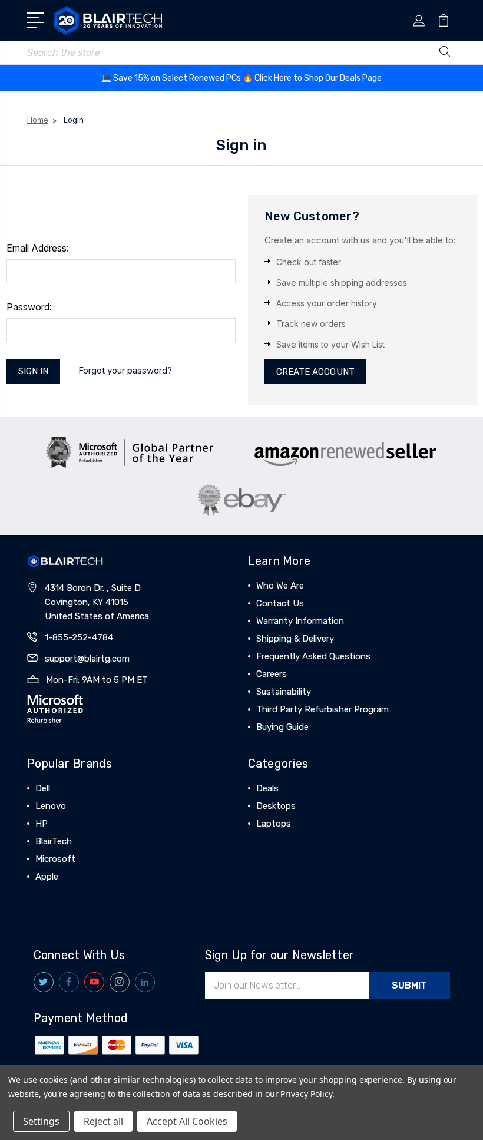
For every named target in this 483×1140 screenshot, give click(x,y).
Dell (42, 788)
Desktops (276, 806)
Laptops (273, 823)
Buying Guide (282, 727)
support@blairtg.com (87, 658)
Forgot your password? (125, 370)
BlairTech (53, 841)
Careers (271, 674)
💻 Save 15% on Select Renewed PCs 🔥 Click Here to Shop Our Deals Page (241, 78)
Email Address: (37, 248)
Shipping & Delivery (295, 638)
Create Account (315, 371)
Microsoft (55, 859)
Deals (267, 788)
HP (41, 823)
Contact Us (280, 603)
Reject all (103, 1121)
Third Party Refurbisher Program (322, 709)
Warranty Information (300, 621)
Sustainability (283, 691)
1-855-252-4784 (79, 637)
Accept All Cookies (187, 1121)
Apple (46, 876)
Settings (41, 1121)
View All (51, 894)
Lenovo (50, 806)
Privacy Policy (306, 1093)
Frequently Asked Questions (313, 656)
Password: (29, 307)
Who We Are (280, 585)
